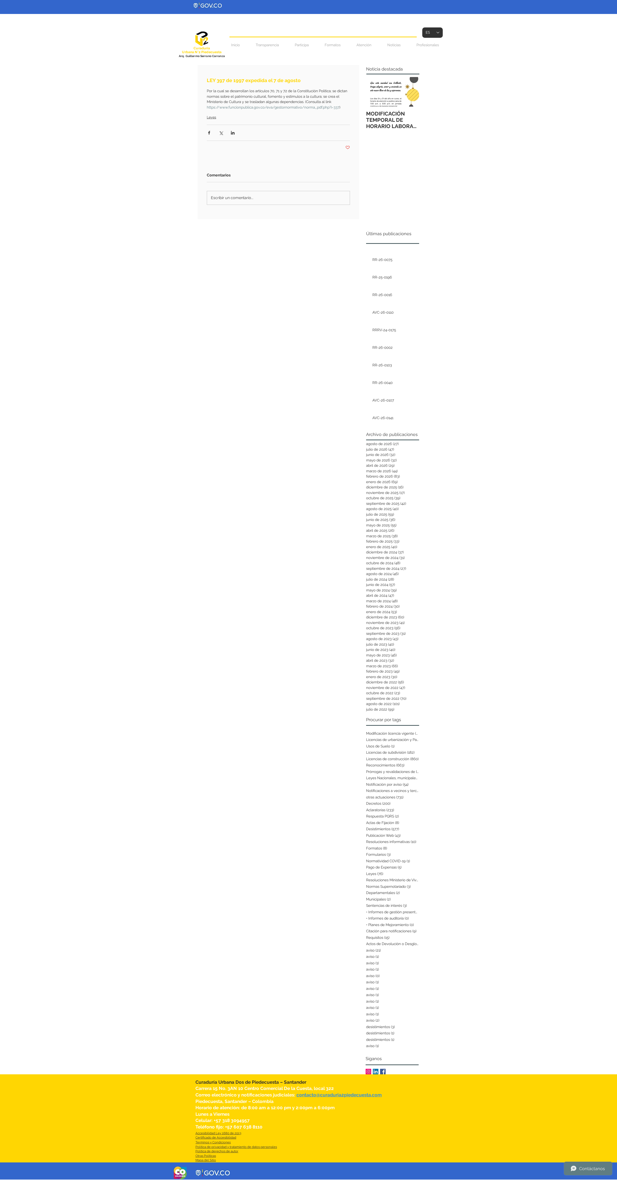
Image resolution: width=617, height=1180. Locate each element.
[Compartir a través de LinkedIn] (232, 132)
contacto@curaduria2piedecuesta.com (339, 1094)
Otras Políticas (205, 1156)
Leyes (211, 117)
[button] (364, 45)
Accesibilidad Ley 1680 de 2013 (218, 1133)
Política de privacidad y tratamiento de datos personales (236, 1147)
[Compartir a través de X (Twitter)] (221, 132)
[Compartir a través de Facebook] (209, 132)
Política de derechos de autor (216, 1151)
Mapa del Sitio (205, 1160)
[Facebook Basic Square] (383, 1071)
